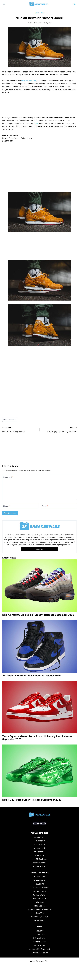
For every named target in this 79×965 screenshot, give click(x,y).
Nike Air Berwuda (28, 81)
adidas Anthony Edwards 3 (39, 909)
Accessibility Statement (39, 949)
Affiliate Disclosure (39, 953)
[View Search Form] (75, 4)
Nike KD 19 (39, 884)
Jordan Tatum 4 (39, 895)
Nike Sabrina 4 (39, 898)
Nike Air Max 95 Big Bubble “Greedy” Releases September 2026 (38, 614)
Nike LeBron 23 (39, 880)
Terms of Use (39, 945)
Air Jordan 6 (39, 848)
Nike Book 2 (39, 906)
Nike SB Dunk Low (39, 859)
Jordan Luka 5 (39, 891)
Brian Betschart (35, 23)
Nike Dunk (39, 855)
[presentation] (39, 585)
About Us (40, 931)
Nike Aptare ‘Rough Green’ (13, 430)
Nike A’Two (39, 913)
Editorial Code (39, 942)
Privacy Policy (39, 938)
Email (45, 506)
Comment (8, 477)
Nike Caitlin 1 (39, 920)
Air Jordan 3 (39, 841)
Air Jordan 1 (39, 837)
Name (6, 506)
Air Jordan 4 (39, 844)
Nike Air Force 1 (39, 863)
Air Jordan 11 (39, 852)
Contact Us (39, 934)
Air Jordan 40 (39, 877)
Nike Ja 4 (40, 902)
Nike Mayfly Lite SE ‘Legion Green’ (62, 430)
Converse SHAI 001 (39, 917)
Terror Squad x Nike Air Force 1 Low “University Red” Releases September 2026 (37, 738)
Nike (42, 13)
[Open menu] (4, 4)
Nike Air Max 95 (39, 866)
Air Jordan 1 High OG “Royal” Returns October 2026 (31, 675)
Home (37, 13)
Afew (36, 123)
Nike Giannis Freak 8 (39, 888)
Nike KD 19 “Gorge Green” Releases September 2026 (31, 799)
